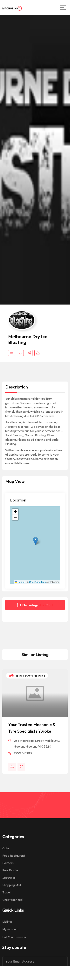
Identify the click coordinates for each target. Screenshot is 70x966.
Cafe (5, 848)
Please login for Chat (37, 605)
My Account (10, 929)
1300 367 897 (23, 753)
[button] (35, 541)
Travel (6, 892)
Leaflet (21, 582)
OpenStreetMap (37, 582)
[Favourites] (20, 353)
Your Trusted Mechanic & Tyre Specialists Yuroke (31, 728)
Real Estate (10, 870)
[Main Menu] (63, 7)
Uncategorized (12, 900)
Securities (9, 878)
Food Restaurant (13, 855)
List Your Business (14, 937)
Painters (8, 863)
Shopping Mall (11, 885)
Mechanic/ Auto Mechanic (29, 675)
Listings (7, 921)
